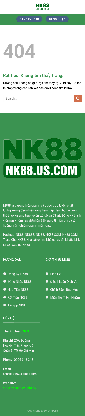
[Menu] (5, 7)
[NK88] (42, 7)
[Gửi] (78, 98)
